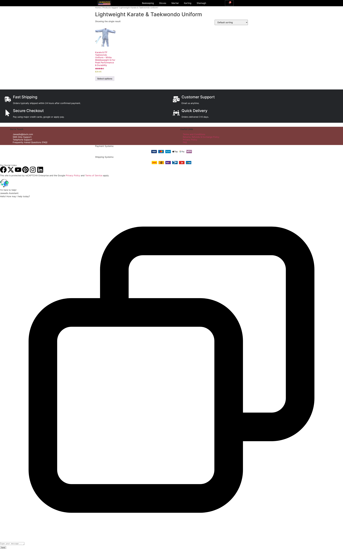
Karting (187, 3)
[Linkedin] (40, 169)
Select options (104, 78)
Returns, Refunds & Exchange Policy (201, 137)
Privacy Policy (190, 139)
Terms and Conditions (194, 134)
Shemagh (201, 3)
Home (98, 7)
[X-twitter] (10, 169)
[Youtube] (18, 169)
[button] (171, 183)
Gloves (162, 3)
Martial (175, 3)
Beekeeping (148, 3)
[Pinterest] (25, 169)
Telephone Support (22, 139)
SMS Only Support (22, 137)
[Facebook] (3, 169)
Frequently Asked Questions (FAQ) (30, 142)
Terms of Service (93, 175)
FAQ (185, 142)
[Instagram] (32, 169)
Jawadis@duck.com (23, 134)
